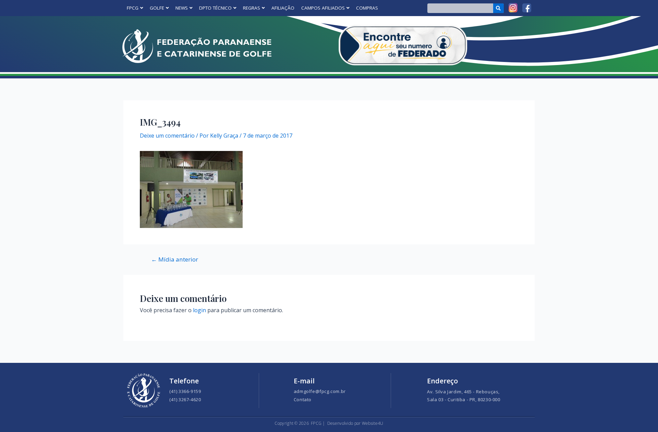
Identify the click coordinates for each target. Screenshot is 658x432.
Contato (303, 399)
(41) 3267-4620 (185, 399)
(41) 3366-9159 (185, 391)
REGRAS (251, 8)
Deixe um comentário (167, 135)
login (199, 310)
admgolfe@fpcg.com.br (320, 391)
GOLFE (157, 8)
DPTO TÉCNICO (215, 8)
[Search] (498, 8)
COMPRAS (367, 8)
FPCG (132, 8)
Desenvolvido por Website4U (355, 423)
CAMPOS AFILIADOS (323, 8)
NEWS (181, 8)
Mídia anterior (174, 259)
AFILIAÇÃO (282, 8)
